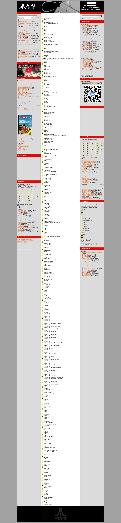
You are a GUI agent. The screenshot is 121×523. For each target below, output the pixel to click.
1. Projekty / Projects (86, 59)
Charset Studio (85, 42)
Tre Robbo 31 (46, 355)
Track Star (45, 287)
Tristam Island (46, 414)
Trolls (44, 435)
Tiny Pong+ (46, 226)
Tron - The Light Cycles (48, 442)
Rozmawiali (83, 160)
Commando (20, 215)
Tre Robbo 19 (46, 338)
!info (93, 147)
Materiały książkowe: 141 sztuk (25, 136)
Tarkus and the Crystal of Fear (50, 74)
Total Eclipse (46, 269)
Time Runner (46, 210)
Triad (44, 402)
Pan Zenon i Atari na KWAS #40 (24, 40)
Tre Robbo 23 (46, 344)
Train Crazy (46, 297)
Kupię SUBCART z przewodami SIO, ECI (90, 44)
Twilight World (46, 489)
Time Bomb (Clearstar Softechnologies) (52, 206)
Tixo (44, 233)
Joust (19, 214)
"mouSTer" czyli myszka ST (88, 189)
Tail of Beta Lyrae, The (48, 34)
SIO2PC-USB (85, 255)
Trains (44, 301)
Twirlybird (45, 491)
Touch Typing (46, 270)
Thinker (45, 160)
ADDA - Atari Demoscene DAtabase (89, 139)
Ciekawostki (84, 33)
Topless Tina (46, 258)
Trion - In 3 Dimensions (48, 408)
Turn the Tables (47, 475)
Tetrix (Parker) (46, 142)
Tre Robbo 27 (46, 349)
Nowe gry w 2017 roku (23, 91)
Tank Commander (47, 52)
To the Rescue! (47, 242)
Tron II (45, 444)
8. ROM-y (85, 224)
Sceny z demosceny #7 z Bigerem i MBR (27, 51)
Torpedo (45, 266)
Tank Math (45, 55)
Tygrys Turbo (85, 261)
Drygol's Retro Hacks (22, 149)
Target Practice (46, 70)
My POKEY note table (86, 48)
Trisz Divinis (46, 417)
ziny (93, 155)
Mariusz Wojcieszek (86, 169)
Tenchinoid (46, 108)
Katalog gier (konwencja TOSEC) (24, 204)
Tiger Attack (46, 189)
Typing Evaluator (47, 500)
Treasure (45, 388)
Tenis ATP (45, 109)
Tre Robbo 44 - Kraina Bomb (50, 373)
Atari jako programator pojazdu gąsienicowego (92, 252)
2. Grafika (85, 211)
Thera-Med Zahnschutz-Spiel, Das (51, 155)
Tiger (44, 188)
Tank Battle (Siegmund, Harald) (50, 51)
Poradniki (19, 80)
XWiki (19, 145)
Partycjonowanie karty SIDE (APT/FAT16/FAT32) (28, 96)
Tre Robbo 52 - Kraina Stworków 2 (51, 384)
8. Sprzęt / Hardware (86, 66)
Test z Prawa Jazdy (47, 124)
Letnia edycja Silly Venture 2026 (25, 27)
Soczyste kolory (85, 271)
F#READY (84, 166)
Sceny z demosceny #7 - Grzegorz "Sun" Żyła (28, 36)
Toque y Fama (46, 265)
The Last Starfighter (22, 225)
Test (44, 117)
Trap (44, 308)
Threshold (45, 172)
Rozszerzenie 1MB (86, 263)
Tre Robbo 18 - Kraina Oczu (49, 337)
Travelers (45, 312)
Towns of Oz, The (47, 279)
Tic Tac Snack (46, 184)
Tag (44, 29)
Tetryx (44, 146)
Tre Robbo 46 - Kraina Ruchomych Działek (53, 375)
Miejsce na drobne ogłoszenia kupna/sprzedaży (92, 195)
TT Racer (45, 457)
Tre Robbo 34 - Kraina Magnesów (51, 359)
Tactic (44, 25)
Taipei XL (45, 36)
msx (98, 149)
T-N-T (44, 239)
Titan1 (45, 229)
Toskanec (45, 268)
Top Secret (46, 255)
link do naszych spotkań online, (88, 82)
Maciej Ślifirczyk (85, 179)
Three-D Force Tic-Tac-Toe (49, 171)
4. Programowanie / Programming (89, 62)
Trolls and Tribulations (48, 436)
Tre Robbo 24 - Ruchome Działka (51, 345)
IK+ (82, 54)
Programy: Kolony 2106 (87, 191)
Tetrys (44, 145)
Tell (44, 103)
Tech (44, 90)
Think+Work (46, 163)
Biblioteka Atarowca (21, 114)
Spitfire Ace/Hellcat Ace (23, 222)
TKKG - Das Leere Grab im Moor (51, 235)
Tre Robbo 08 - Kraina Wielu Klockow (52, 323)
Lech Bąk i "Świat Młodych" (87, 164)
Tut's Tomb (46, 482)
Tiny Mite (45, 225)
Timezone (45, 219)
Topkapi (45, 257)
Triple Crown (46, 411)
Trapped (45, 310)
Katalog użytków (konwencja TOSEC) (89, 243)
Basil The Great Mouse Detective (25, 227)
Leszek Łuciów (85, 172)
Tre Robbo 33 (46, 357)
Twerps (45, 487)
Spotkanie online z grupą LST (24, 54)
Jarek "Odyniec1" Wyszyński (88, 180)
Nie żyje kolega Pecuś (23, 35)
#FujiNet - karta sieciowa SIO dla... (89, 46)
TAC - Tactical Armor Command (50, 23)
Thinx (44, 164)
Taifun (45, 33)
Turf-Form (45, 472)
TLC (44, 237)
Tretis (44, 400)
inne (29, 200)
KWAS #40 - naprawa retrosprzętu (25, 49)
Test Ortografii (46, 120)
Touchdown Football (48, 272)
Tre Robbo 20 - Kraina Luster (50, 339)
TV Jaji (45, 484)
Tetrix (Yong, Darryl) (48, 143)
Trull (44, 453)
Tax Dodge (46, 81)
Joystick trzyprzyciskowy (87, 265)
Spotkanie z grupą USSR (23, 45)
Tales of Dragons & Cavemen (50, 45)
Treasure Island (47, 391)
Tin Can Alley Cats (47, 221)
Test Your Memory (47, 123)
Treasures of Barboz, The (49, 393)
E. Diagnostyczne (87, 234)
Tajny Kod (45, 43)
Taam (44, 19)
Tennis (45, 110)
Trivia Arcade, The (47, 420)
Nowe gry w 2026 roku (23, 81)
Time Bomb (46, 204)
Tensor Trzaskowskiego (49, 112)
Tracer (44, 283)
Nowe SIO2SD (85, 256)
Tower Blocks (46, 276)
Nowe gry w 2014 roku (23, 101)
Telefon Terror (46, 99)
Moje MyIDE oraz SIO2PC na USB (89, 266)
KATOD (83, 168)
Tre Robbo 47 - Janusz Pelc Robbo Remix (53, 377)
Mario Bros (20, 216)
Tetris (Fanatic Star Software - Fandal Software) (54, 135)
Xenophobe (20, 217)
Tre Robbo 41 (46, 368)
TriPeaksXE (46, 410)
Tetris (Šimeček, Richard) (49, 139)
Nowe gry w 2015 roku (23, 95)
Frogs (19, 212)
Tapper (45, 63)
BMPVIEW (20, 98)
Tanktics (45, 62)
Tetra (44, 128)
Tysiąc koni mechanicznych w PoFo (25, 23)
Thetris (45, 156)
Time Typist (46, 211)
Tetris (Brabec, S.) (47, 132)
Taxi (44, 83)
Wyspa (19, 223)
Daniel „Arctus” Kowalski (87, 167)
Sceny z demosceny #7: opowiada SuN (26, 31)
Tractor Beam (46, 288)
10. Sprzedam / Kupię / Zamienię (89, 68)
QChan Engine (21, 103)
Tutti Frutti (46, 483)
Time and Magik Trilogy (48, 201)
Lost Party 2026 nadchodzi (23, 38)
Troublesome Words (48, 449)
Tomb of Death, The (48, 248)
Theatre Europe (47, 153)
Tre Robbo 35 (46, 360)
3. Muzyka (85, 213)
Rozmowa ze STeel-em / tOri (24, 21)
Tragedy (45, 290)
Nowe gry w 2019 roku (23, 90)
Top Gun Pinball (47, 254)
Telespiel (45, 102)
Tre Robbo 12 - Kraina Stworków (51, 328)
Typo (44, 501)
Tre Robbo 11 (46, 327)
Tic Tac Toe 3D (46, 185)
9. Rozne (85, 226)
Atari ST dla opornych (22, 99)
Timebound (46, 212)
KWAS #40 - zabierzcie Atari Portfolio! (26, 47)
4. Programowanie (87, 216)
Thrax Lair (45, 168)
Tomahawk (46, 247)
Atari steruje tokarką (86, 275)
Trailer (44, 293)
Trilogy (45, 407)
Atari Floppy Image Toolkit (23, 53)
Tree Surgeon (46, 395)
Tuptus (45, 465)
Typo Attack (46, 502)
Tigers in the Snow (47, 192)
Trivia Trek (45, 426)
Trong (44, 446)
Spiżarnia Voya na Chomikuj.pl (24, 140)
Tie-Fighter (46, 186)
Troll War (45, 432)
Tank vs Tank (46, 59)
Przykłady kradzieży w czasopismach (90, 35)
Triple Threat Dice (47, 413)
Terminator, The (47, 113)
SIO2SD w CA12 (85, 257)
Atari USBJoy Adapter (86, 190)
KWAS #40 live (21, 44)
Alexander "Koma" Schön (87, 178)
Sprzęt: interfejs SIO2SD (87, 198)
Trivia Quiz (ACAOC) (48, 422)
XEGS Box (84, 272)
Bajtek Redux (21, 141)
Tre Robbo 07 (46, 322)
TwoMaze (45, 494)
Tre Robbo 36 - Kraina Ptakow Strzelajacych (53, 362)
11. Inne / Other (85, 69)
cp (102, 143)
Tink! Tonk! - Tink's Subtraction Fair (51, 222)
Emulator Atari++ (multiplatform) (24, 110)
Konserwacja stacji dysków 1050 (25, 87)
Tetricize (45, 130)
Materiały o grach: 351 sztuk (24, 139)
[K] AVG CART (85, 27)
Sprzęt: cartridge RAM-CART (88, 194)
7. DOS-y (85, 222)
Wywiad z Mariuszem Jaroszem (89, 161)
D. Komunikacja (86, 232)
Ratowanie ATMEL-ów (86, 258)
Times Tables (46, 215)
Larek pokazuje (21, 92)
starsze (38, 105)
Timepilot (45, 214)
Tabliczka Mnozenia (48, 22)
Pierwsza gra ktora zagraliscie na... (89, 38)
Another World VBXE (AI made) (88, 25)
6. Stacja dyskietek (87, 220)
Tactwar (45, 27)
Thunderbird (46, 181)
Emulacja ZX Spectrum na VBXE (25, 93)
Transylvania (46, 306)
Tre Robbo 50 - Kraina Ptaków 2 (50, 381)
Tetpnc (45, 127)
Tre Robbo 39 (46, 366)
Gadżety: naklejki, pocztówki (88, 193)
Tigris (44, 196)
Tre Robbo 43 (46, 371)
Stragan (83, 187)
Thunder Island (47, 179)
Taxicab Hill (46, 84)
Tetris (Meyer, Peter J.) (48, 138)
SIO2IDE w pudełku (86, 274)
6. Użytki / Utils (85, 64)
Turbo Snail (46, 468)
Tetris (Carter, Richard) (48, 134)
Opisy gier (19, 209)
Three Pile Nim (46, 170)
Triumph (45, 418)
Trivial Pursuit (46, 428)
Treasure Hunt (46, 389)
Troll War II (45, 433)
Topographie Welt (47, 262)
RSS (37, 17)
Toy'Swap (45, 282)
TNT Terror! (46, 240)
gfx (102, 145)
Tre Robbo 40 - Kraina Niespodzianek (52, 367)
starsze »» (37, 59)
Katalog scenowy (85, 141)
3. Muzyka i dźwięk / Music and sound (90, 61)
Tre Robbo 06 (46, 320)
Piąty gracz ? (84, 50)
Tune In (45, 462)
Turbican (45, 466)
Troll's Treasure (47, 439)
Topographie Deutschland (49, 259)
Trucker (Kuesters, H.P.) (48, 451)
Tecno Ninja (46, 94)
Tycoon (45, 495)
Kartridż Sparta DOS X (23, 85)
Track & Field (46, 284)
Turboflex (45, 471)
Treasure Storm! (47, 392)
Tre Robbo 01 (46, 313)
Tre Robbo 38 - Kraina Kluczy (50, 364)
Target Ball (46, 69)
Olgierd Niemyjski (85, 182)
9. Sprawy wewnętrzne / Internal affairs (90, 67)
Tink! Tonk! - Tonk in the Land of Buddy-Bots (54, 224)
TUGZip (95, 157)
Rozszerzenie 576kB (86, 270)
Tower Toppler (46, 277)
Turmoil (45, 473)
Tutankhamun (46, 479)
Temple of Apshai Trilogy (49, 106)
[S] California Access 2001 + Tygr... (89, 31)
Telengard (45, 101)
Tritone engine (21, 102)
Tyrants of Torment (47, 504)
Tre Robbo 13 (46, 330)
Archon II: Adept (21, 221)
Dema (93, 18)
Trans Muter (46, 302)
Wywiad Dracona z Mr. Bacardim (89, 162)
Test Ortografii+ (47, 121)
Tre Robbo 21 (46, 341)
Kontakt (19, 152)
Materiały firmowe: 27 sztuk (24, 138)
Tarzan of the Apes (47, 77)
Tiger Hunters (46, 190)
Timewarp (45, 218)
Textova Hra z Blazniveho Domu (50, 149)
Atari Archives (21, 148)
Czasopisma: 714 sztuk (23, 134)
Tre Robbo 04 (46, 317)
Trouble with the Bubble (49, 447)
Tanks (44, 61)
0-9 (20, 189)
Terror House (46, 116)
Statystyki (19, 243)
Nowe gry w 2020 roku (23, 89)
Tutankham (46, 477)
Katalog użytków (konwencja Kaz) (89, 204)
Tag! (44, 30)
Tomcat (45, 251)
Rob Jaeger (84, 176)
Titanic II (45, 230)
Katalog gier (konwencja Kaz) (24, 184)
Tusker (45, 476)
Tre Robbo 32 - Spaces (48, 356)
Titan (44, 228)
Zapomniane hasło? (85, 9)
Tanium (45, 47)
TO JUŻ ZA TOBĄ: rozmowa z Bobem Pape (91, 173)
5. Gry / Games (85, 63)
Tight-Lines (46, 195)
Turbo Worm (46, 469)
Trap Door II (46, 309)
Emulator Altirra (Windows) (23, 111)
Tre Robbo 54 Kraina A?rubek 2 (50, 386)
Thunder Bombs (47, 178)
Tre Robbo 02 (46, 315)
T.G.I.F (45, 152)
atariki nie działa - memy (87, 40)
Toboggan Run (47, 243)
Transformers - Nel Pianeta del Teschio (52, 304)
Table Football (46, 20)
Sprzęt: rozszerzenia (86, 192)
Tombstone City (47, 250)
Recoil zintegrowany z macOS (24, 56)
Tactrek (45, 26)
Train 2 (45, 295)
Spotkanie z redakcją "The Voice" (25, 42)
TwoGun (45, 493)
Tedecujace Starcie (47, 95)
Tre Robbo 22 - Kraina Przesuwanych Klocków (54, 342)
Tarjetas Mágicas (47, 73)
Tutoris (45, 480)
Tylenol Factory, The (48, 497)
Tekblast (45, 98)
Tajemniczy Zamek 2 (48, 38)
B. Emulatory (86, 228)
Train (44, 294)
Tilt (44, 199)
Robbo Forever (21, 219)
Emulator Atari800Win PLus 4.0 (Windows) (27, 109)
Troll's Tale (46, 437)
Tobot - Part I (46, 244)
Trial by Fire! (46, 403)
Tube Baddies (46, 460)
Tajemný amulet (47, 40)
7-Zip (92, 157)
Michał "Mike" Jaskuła (86, 165)
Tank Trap (45, 56)
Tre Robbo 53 (46, 385)
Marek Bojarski (85, 181)
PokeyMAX (84, 29)
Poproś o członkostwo (95, 9)
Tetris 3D (45, 131)
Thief (44, 157)
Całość (21, 206)
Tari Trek (45, 72)
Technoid (45, 91)
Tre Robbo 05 (46, 319)
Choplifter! (20, 213)
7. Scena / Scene (85, 65)
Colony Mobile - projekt (22, 242)
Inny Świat (20, 229)
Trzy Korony (46, 455)
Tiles (44, 197)
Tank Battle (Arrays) (48, 49)
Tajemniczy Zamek (47, 37)
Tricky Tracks (46, 406)
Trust (44, 454)
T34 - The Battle (47, 18)
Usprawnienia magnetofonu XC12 (25, 86)
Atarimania (20, 147)
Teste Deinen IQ (47, 126)
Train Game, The (47, 299)
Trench (45, 397)
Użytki (88, 18)
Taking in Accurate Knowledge (50, 44)
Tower (44, 275)
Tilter (44, 200)
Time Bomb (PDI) (47, 207)
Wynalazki (83, 251)
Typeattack (46, 498)
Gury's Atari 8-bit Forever (23, 146)
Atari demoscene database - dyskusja (25, 240)
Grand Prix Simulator (22, 231)
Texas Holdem (46, 148)
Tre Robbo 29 (46, 352)
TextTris (45, 150)
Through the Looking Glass (50, 174)
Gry (84, 18)
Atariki (19, 144)
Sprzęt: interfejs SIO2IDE (87, 197)
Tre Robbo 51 (46, 382)
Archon (19, 224)
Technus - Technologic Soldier (50, 92)
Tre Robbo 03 (46, 316)
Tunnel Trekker (46, 464)
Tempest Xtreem (47, 105)
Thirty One (46, 166)
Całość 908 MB (86, 240)
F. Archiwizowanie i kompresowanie (91, 236)
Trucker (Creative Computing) (50, 450)
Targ (44, 65)
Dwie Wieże (20, 226)
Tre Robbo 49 (46, 380)
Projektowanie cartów (86, 259)
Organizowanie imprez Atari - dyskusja (25, 239)
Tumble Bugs (46, 461)
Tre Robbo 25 (46, 346)
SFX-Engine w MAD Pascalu (24, 82)
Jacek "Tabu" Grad (86, 177)
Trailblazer (45, 291)
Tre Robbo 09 (46, 324)
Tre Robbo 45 (46, 374)
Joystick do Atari (85, 260)
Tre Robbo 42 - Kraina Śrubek (50, 370)
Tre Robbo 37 (46, 363)
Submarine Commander (23, 211)
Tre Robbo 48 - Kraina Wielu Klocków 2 (52, 378)
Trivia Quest (46, 421)
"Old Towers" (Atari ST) (23, 210)
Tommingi (45, 252)
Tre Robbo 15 (46, 333)
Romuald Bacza (85, 170)
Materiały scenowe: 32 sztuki (24, 135)
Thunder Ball (46, 177)
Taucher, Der (46, 79)
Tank (44, 48)
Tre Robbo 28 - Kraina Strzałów (50, 351)
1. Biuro (85, 209)
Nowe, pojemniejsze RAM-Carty (88, 188)
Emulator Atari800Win (22, 108)
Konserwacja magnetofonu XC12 (25, 88)
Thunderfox (46, 182)
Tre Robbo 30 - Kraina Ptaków (50, 353)
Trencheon (46, 399)
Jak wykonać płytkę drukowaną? (89, 268)
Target (45, 68)
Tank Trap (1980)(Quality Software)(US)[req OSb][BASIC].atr (59, 58)
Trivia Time (46, 425)
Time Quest (46, 208)
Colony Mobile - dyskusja (22, 241)
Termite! (45, 115)
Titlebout (45, 232)
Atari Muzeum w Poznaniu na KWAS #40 (26, 33)
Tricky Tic (45, 404)
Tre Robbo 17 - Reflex (48, 335)
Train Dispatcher (47, 298)
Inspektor (20, 230)
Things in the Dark (47, 159)
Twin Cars (45, 490)
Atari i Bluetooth (85, 254)
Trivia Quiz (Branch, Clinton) (50, 424)
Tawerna (45, 80)
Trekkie (45, 396)
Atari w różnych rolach (86, 273)
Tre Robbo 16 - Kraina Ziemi (50, 334)
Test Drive (45, 119)
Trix (44, 429)
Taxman (45, 86)
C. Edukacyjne (86, 230)
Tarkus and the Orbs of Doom (50, 76)
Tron (44, 440)
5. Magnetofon (86, 218)
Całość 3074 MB (22, 202)
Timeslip (45, 217)
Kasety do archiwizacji (86, 52)
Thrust (45, 175)
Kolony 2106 (20, 220)
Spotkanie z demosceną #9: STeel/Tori (26, 25)
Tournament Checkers (48, 273)
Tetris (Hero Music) (47, 137)
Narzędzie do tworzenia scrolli (24, 84)
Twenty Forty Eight (47, 486)
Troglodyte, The (47, 431)
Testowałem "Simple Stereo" (88, 262)
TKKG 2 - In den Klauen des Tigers (51, 236)
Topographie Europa (48, 261)
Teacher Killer (46, 87)
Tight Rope (46, 193)
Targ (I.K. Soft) (46, 66)
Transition (45, 305)
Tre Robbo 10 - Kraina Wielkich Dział (51, 326)
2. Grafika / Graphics (86, 60)
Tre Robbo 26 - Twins (48, 348)
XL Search (20, 150)
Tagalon (45, 31)
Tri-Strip (45, 415)
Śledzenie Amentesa (86, 171)
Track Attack (46, 286)
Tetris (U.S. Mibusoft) (48, 141)
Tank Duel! (46, 54)
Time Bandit (46, 203)
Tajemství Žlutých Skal (48, 41)
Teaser (45, 88)
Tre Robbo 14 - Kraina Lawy (49, 331)
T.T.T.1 (45, 458)
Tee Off (45, 97)
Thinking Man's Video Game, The (51, 161)
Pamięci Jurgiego (21, 30)
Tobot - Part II (46, 246)
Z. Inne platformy (87, 239)
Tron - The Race (47, 443)
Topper (45, 264)
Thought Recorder (47, 167)
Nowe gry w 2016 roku (23, 94)
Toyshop (45, 280)
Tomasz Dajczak (85, 163)
